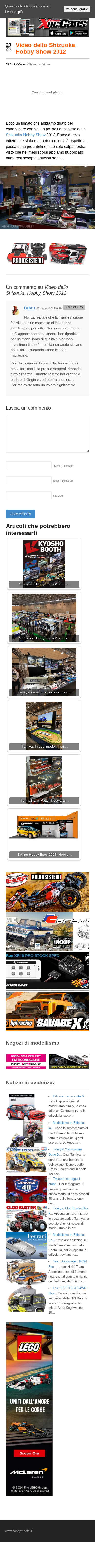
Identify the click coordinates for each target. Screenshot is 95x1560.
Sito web (58, 495)
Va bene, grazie (77, 9)
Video (46, 64)
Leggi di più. (14, 12)
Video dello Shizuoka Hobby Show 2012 (45, 48)
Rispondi (72, 307)
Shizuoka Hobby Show (26, 135)
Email (63, 480)
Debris (29, 308)
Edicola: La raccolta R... (70, 1096)
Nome (63, 465)
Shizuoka (34, 64)
